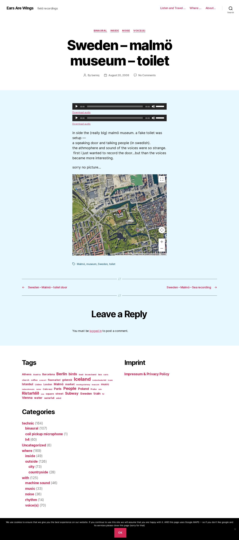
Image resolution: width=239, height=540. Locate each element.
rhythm (31, 500)
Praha (94, 389)
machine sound (37, 483)
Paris (57, 389)
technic (28, 423)
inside (114, 30)
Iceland (82, 379)
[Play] (76, 106)
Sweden (103, 264)
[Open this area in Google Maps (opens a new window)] (78, 253)
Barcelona (48, 374)
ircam (110, 380)
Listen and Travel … (173, 8)
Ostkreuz (47, 389)
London (47, 384)
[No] (235, 529)
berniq (95, 75)
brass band (90, 374)
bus (100, 374)
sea (42, 394)
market (69, 384)
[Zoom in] (162, 241)
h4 (27, 439)
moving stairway (83, 385)
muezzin (95, 385)
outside (31, 461)
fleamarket (54, 380)
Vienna (27, 398)
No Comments (146, 75)
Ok (120, 532)
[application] (119, 106)
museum (91, 264)
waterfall (49, 398)
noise (126, 30)
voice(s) (139, 30)
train (96, 393)
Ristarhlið (30, 393)
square (50, 393)
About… (211, 8)
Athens (26, 374)
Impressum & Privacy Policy (146, 374)
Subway (71, 393)
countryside (38, 472)
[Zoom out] (162, 248)
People (69, 388)
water (38, 397)
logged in (96, 331)
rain (100, 389)
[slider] (160, 106)
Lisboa (38, 384)
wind (58, 398)
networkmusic (28, 389)
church (25, 380)
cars (105, 374)
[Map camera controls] (162, 230)
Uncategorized (34, 445)
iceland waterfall (99, 380)
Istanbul (27, 384)
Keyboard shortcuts (123, 254)
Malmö (81, 264)
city (31, 467)
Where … (195, 8)
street (59, 393)
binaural (100, 30)
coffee (34, 380)
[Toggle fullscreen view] (162, 179)
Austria (36, 374)
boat (81, 374)
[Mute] (153, 106)
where (27, 451)
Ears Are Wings (20, 8)
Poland (83, 389)
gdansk (67, 379)
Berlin (61, 374)
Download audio (81, 112)
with (25, 478)
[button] (119, 212)
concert (42, 380)
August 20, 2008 (118, 75)
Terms (163, 254)
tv (103, 394)
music (105, 384)
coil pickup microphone (44, 434)
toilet (112, 264)
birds (73, 374)
